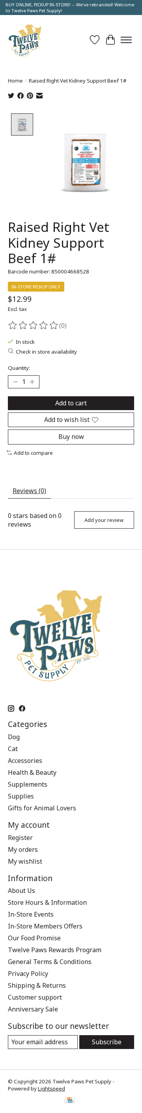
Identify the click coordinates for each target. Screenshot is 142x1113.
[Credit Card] (70, 1101)
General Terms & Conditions (50, 961)
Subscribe (106, 1042)
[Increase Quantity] (32, 382)
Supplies (21, 796)
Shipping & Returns (37, 985)
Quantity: (19, 367)
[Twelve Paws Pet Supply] (25, 39)
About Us (21, 890)
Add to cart (71, 403)
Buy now (71, 436)
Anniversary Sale (33, 1009)
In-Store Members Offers (45, 926)
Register (20, 837)
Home (15, 80)
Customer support (35, 997)
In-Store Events (31, 914)
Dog (14, 737)
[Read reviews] (33, 325)
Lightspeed (51, 1088)
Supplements (27, 784)
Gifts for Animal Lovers (42, 808)
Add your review (103, 520)
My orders (23, 849)
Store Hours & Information (47, 902)
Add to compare (33, 452)
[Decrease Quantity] (15, 382)
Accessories (25, 760)
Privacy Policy (28, 973)
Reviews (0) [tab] (29, 490)
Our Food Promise (34, 938)
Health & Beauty (32, 772)
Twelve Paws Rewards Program (54, 949)
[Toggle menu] (126, 40)
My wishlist (25, 861)
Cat (13, 748)
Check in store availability (46, 351)
